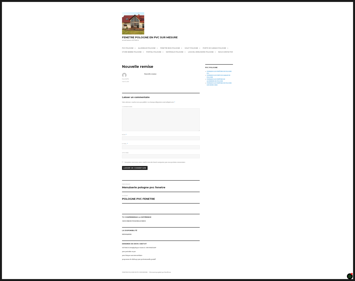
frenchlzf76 (125, 79)
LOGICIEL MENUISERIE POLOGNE (201, 52)
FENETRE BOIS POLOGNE (170, 48)
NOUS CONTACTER (225, 52)
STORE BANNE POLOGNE (132, 52)
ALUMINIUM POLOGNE (147, 48)
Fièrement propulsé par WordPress (160, 272)
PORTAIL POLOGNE (153, 52)
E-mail (125, 143)
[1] (349, 277)
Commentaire (127, 106)
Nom (124, 134)
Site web (125, 152)
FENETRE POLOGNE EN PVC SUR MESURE (150, 37)
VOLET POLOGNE (191, 48)
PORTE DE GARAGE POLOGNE (214, 48)
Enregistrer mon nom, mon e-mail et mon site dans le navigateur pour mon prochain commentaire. (155, 162)
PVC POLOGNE (127, 48)
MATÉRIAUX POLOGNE (174, 52)
